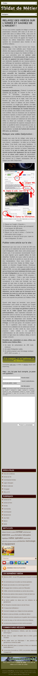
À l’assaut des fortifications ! (11, 608)
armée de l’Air (7, 499)
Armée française (19, 671)
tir (3, 543)
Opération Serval (28, 671)
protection (22, 541)
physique (9, 541)
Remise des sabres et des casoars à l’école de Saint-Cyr (19, 594)
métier (12, 537)
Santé (5, 524)
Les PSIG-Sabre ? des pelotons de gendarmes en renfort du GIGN (20, 641)
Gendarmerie (7, 515)
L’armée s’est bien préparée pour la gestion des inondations (20, 617)
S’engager (6, 489)
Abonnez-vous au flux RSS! (16, 568)
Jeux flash (6, 518)
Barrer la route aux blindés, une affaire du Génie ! (17, 614)
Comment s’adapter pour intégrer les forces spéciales (18, 611)
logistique (5, 538)
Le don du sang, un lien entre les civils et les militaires (18, 620)
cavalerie (13, 532)
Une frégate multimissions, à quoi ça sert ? (15, 597)
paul (5, 636)
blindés (6, 506)
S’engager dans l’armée (26, 672)
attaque (4, 532)
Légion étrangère (8, 483)
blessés (8, 532)
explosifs (13, 535)
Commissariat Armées (10, 480)
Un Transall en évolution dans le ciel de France (16, 605)
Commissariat (7, 512)
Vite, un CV (7, 492)
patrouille (4, 541)
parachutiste (27, 538)
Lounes (6, 650)
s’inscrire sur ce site (10, 92)
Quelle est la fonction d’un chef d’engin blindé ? (17, 585)
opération (19, 538)
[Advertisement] (8, 435)
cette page (13, 364)
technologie (31, 541)
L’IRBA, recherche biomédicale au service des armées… (19, 591)
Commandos (7, 509)
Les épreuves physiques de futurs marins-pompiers (18, 623)
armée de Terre (8, 503)
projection (15, 541)
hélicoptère (27, 535)
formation (19, 535)
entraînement (27, 532)
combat (19, 531)
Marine (5, 521)
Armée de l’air (26, 674)
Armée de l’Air (7, 477)
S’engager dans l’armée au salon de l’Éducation (17, 588)
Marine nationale (8, 486)
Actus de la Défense (9, 474)
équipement (10, 543)
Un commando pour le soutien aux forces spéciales (18, 582)
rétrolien (26, 364)
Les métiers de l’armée (13, 672)
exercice (6, 534)
